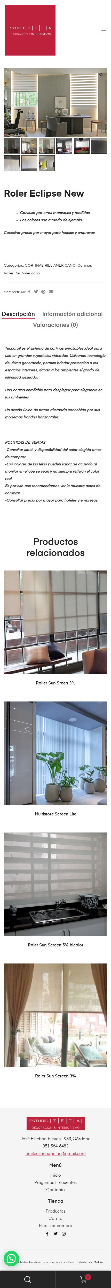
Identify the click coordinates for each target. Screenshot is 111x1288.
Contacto (55, 1190)
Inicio (55, 1176)
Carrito (55, 1219)
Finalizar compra (55, 1226)
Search (28, 1279)
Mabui (98, 1262)
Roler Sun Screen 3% (55, 1076)
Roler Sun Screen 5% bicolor (55, 945)
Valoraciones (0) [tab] (55, 325)
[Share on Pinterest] (43, 292)
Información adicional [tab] (72, 314)
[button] (101, 74)
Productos (56, 1211)
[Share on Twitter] (36, 292)
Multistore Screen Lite (55, 814)
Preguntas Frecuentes (55, 1183)
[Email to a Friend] (51, 292)
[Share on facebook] (29, 292)
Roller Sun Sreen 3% (55, 683)
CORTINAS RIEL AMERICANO (50, 265)
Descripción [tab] (18, 314)
